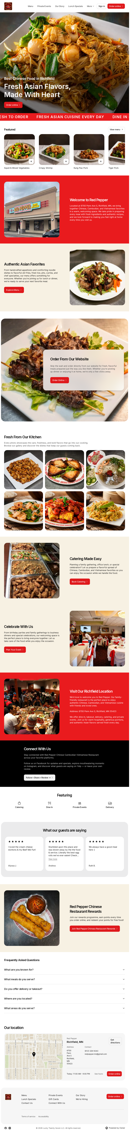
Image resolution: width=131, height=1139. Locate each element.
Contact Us (26, 1103)
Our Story (59, 6)
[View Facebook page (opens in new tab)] (5, 1128)
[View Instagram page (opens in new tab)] (9, 1128)
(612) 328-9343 (91, 1051)
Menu (30, 6)
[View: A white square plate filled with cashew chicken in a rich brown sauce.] (23, 469)
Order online (114, 1074)
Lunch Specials (75, 6)
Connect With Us (57, 1103)
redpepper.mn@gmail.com (96, 1054)
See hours (99, 1074)
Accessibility (43, 1116)
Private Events (44, 6)
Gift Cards (54, 1099)
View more (52, 859)
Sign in (102, 6)
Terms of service (28, 1116)
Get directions (115, 1041)
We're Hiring (82, 1099)
